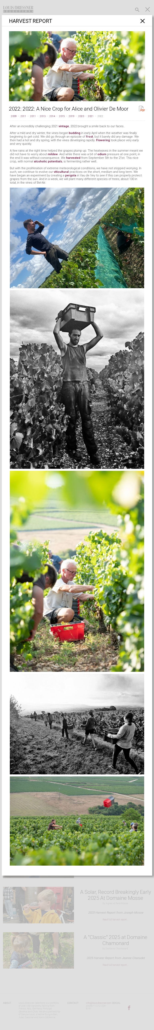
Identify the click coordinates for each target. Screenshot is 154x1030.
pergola (70, 175)
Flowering (103, 140)
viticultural (61, 172)
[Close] (142, 21)
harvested (73, 158)
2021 (91, 116)
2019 (71, 116)
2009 (14, 116)
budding (74, 133)
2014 (52, 116)
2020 (81, 116)
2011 (23, 116)
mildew (53, 154)
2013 (43, 116)
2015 (62, 116)
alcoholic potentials (48, 161)
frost (89, 136)
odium (101, 154)
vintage (64, 126)
